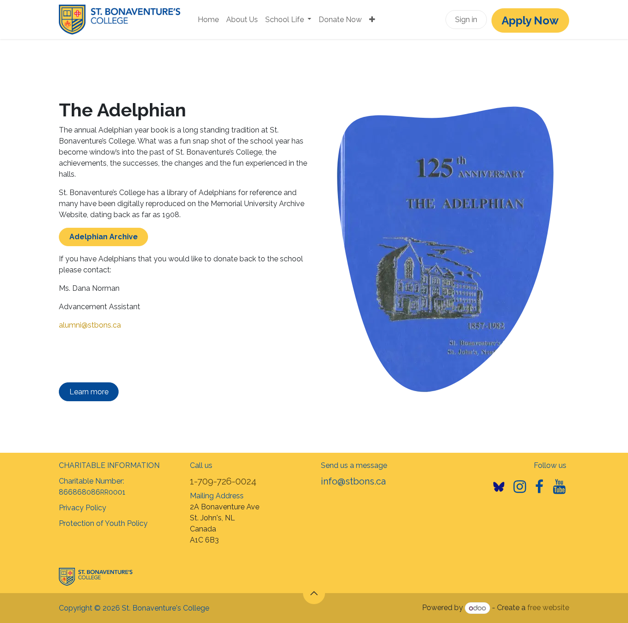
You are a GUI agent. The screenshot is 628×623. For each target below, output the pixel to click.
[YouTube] (559, 486)
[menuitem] (208, 20)
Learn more (88, 391)
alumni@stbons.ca (90, 325)
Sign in (466, 19)
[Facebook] (539, 486)
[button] (314, 593)
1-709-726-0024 (223, 481)
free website (548, 608)
